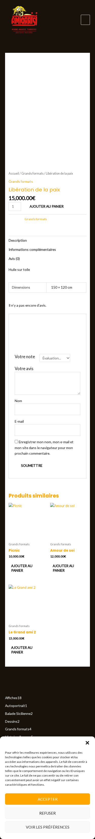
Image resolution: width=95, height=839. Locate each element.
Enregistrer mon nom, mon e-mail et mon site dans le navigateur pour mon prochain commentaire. (44, 447)
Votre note (26, 356)
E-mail (20, 421)
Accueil (14, 173)
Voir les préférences (47, 827)
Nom (20, 401)
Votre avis (25, 368)
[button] (87, 742)
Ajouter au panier (47, 206)
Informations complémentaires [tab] (32, 249)
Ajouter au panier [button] (21, 568)
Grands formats (32, 173)
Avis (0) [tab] (14, 258)
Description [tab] (18, 240)
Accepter (48, 799)
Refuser (47, 813)
